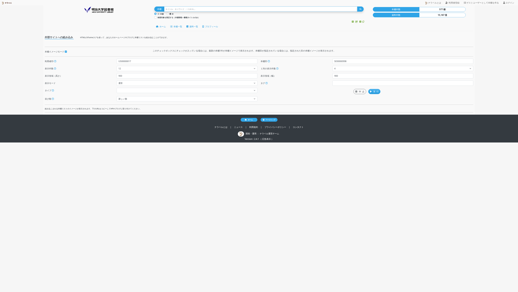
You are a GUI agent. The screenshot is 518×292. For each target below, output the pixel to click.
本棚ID (264, 61)
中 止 (360, 91)
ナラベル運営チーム (269, 133)
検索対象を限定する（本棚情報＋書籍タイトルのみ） (179, 17)
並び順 (48, 98)
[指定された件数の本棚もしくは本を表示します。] (55, 68)
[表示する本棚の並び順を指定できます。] (53, 99)
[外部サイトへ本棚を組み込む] (357, 21)
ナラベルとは (434, 2)
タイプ (48, 90)
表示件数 (49, 68)
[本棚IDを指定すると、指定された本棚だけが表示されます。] (269, 61)
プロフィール (211, 26)
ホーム (162, 26)
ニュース (238, 127)
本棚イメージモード (55, 51)
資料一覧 (193, 26)
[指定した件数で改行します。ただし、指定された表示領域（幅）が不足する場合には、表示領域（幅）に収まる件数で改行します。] (277, 68)
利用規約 (253, 127)
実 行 (375, 91)
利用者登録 (453, 2)
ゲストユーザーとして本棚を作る (482, 2)
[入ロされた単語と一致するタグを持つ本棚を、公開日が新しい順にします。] (266, 83)
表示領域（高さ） (53, 75)
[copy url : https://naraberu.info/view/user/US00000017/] (363, 21)
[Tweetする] (360, 21)
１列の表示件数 (268, 68)
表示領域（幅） (268, 75)
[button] (353, 21)
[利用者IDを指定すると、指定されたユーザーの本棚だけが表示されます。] (55, 61)
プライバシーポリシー (276, 127)
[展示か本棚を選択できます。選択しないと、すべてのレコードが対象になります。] (53, 90)
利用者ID (49, 61)
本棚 (161, 14)
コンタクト (298, 127)
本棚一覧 (177, 26)
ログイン (509, 2)
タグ (263, 83)
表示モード (50, 83)
